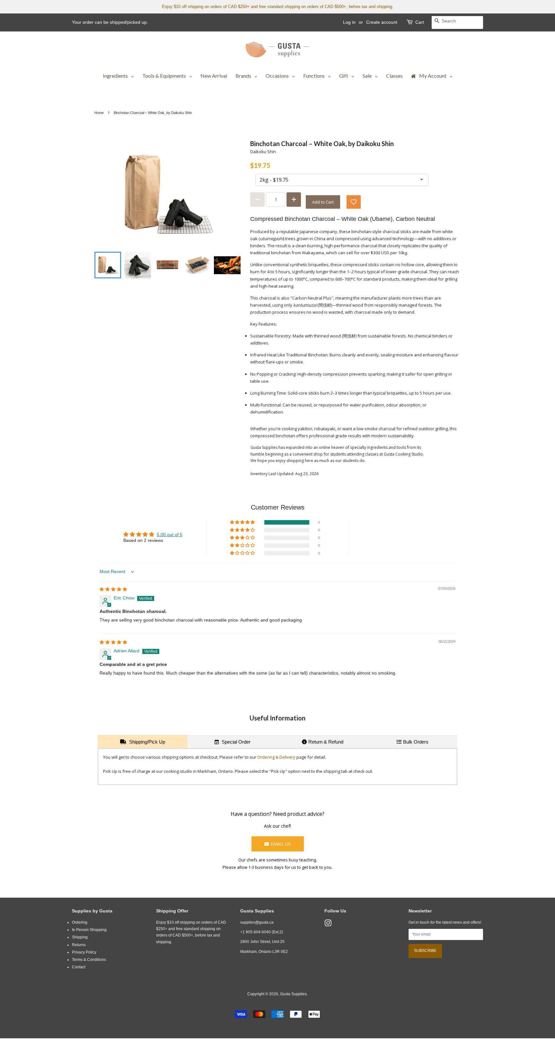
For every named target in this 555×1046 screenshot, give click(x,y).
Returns (79, 945)
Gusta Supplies (293, 994)
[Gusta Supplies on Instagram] (327, 924)
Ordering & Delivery (276, 757)
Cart (419, 22)
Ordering (79, 922)
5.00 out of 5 (169, 534)
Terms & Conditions (89, 959)
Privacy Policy (84, 952)
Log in (349, 22)
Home (99, 113)
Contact (78, 967)
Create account (381, 22)
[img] (113, 589)
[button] (354, 202)
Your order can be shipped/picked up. (110, 22)
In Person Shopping (89, 930)
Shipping (80, 937)
